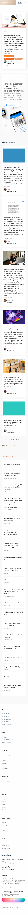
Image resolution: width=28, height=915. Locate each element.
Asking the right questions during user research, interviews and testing (11, 532)
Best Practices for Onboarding (13, 658)
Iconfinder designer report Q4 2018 (13, 343)
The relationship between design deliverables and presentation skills (11, 546)
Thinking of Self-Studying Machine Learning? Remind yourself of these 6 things (13, 293)
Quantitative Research (9, 58)
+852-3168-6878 (8, 867)
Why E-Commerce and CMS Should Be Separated (12, 647)
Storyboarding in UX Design (12, 667)
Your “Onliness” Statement (12, 464)
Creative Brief (18, 58)
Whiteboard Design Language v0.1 (13, 558)
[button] (20, 2)
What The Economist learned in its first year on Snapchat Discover (13, 591)
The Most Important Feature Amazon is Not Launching (14, 385)
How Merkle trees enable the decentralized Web (12, 686)
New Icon (6, 676)
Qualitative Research (9, 56)
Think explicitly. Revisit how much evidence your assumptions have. (13, 421)
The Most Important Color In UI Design (13, 613)
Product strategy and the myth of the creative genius (13, 50)
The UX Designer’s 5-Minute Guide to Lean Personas (12, 570)
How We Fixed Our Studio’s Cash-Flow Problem (13, 235)
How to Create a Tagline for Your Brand (14, 183)
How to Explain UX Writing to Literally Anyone (12, 520)
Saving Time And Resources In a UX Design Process (13, 624)
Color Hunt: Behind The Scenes (13, 603)
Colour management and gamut (13, 580)
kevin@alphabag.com (11, 866)
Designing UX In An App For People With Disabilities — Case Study (13, 424)
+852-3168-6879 (9, 869)
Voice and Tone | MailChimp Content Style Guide (12, 474)
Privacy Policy (13, 892)
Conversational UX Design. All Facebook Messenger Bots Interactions (13, 487)
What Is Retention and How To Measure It (13, 636)
